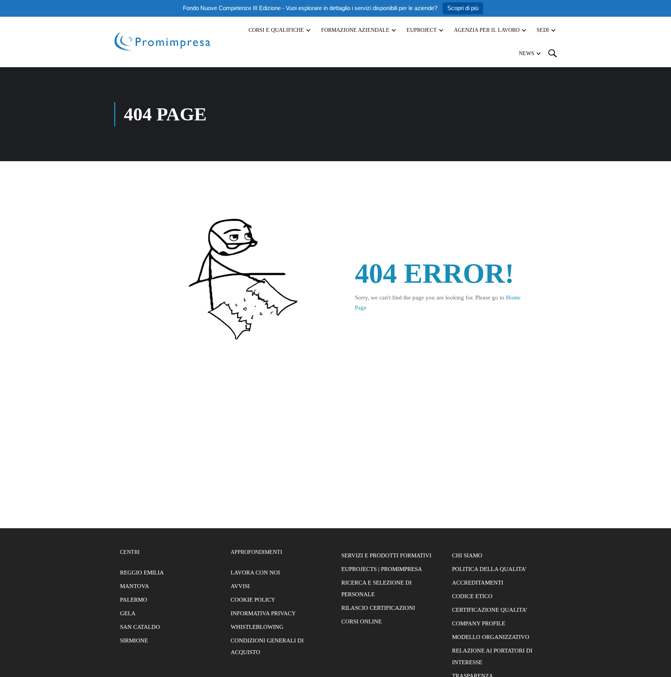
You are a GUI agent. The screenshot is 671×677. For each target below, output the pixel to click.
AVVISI (240, 586)
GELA (128, 613)
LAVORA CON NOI (255, 572)
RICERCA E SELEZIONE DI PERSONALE (376, 588)
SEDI (543, 30)
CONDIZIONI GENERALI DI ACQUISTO (267, 646)
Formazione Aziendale (355, 30)
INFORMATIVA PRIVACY (263, 613)
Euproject (422, 30)
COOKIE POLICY (253, 600)
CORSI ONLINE (361, 621)
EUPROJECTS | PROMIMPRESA (381, 569)
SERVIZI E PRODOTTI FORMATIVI (386, 555)
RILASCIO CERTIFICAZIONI (378, 608)
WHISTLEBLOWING (257, 627)
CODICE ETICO (472, 596)
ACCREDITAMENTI (477, 583)
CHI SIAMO (467, 555)
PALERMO (133, 600)
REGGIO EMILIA (142, 572)
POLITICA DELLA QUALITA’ (489, 569)
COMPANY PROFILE (478, 623)
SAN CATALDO (140, 627)
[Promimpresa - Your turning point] (162, 41)
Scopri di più (462, 8)
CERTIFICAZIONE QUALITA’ (489, 610)
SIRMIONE (134, 640)
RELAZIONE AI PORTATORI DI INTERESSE (492, 656)
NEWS (526, 53)
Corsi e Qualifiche (276, 30)
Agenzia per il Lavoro (487, 30)
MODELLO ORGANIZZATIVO (490, 637)
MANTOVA (134, 586)
